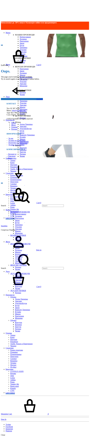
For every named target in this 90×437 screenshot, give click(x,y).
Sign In (3, 419)
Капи (12, 163)
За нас (10, 138)
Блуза (22, 45)
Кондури (23, 148)
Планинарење (15, 354)
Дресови (23, 105)
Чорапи (13, 346)
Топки (12, 160)
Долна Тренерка (26, 124)
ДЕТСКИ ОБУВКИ (18, 291)
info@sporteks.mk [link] (19, 110)
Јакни (22, 43)
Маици (22, 75)
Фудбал (13, 367)
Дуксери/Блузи (26, 129)
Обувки (13, 320)
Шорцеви (19, 233)
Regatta (13, 374)
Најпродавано (25, 37)
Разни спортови (16, 350)
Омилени (11, 156)
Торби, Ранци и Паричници (21, 344)
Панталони (24, 41)
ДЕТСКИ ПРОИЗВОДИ (20, 274)
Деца (8, 271)
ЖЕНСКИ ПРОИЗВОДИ (20, 244)
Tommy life (14, 209)
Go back (39, 99)
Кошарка (13, 361)
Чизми (22, 156)
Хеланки (23, 39)
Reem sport (14, 386)
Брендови (9, 369)
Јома (12, 376)
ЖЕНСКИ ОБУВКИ (18, 265)
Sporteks (4, 226)
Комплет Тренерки (27, 135)
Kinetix (13, 388)
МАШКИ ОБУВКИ (18, 235)
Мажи (8, 33)
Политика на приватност (18, 143)
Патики (23, 154)
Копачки (18, 325)
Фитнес (13, 365)
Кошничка (12, 158)
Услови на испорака (16, 145)
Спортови (10, 348)
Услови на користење (16, 140)
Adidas (13, 380)
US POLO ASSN (17, 371)
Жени (13, 125)
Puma (12, 207)
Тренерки (23, 101)
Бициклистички (21, 254)
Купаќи (23, 137)
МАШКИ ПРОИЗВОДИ (20, 212)
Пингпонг (14, 182)
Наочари (13, 339)
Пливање (14, 352)
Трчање (13, 363)
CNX (12, 216)
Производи (10, 120)
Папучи (23, 152)
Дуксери (23, 82)
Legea (12, 378)
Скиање (13, 359)
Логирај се (12, 154)
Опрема (14, 127)
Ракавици (14, 342)
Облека (13, 297)
